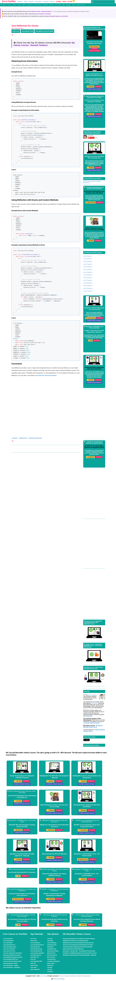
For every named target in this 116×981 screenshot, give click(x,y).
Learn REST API (34, 957)
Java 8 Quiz (50, 940)
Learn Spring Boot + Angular (10, 965)
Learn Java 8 (33, 940)
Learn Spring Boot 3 (8, 940)
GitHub (90, 731)
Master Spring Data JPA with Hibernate (73, 949)
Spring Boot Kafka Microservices (12, 955)
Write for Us (86, 182)
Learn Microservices (35, 955)
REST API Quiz (51, 957)
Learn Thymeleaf (35, 969)
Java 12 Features (87, 266)
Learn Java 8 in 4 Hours (9, 951)
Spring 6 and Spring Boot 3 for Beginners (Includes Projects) (79, 938)
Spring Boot (30, 4)
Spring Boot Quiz (51, 944)
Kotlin (73, 4)
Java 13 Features (87, 269)
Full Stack (45, 4)
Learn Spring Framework (37, 944)
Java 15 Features (87, 275)
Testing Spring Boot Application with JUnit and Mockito (77, 946)
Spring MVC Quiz (51, 949)
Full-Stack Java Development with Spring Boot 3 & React (78, 944)
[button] (12, 35)
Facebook (102, 729)
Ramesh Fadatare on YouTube (59, 16)
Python (78, 4)
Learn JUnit (33, 967)
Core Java (15, 31)
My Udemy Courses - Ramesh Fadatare (40, 11)
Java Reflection (27, 31)
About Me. (89, 716)
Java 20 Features (87, 288)
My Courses (3, 4)
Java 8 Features (87, 256)
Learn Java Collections (9, 949)
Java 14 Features (87, 272)
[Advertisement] (45, 389)
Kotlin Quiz (50, 965)
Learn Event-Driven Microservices (12, 961)
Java (9, 4)
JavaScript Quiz (51, 959)
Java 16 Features (87, 277)
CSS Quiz (49, 969)
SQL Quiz (49, 967)
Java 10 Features (87, 261)
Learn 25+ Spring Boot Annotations (12, 953)
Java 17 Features (87, 280)
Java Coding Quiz (51, 942)
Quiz (59, 4)
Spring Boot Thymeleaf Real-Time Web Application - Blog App (79, 955)
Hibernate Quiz (51, 953)
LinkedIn (85, 731)
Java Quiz (49, 938)
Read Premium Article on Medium (92, 181)
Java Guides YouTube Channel (91, 723)
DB (63, 4)
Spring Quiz (50, 946)
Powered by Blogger (59, 978)
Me (83, 4)
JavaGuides (94, 703)
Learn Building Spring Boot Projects (12, 957)
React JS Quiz (51, 963)
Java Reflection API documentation (46, 375)
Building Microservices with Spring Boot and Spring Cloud (78, 942)
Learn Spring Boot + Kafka (10, 963)
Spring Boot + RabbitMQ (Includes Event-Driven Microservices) (80, 953)
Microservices (37, 4)
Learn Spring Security (36, 949)
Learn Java (33, 938)
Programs (68, 4)
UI (55, 4)
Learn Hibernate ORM (36, 961)
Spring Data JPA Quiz (52, 951)
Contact (70, 976)
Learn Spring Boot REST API (10, 959)
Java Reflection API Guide (44, 31)
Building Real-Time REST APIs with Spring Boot (75, 940)
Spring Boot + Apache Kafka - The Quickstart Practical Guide (79, 951)
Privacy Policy (63, 976)
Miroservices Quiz (52, 955)
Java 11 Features (87, 264)
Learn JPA (33, 959)
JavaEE (13, 4)
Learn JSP (33, 963)
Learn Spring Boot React (9, 946)
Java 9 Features (87, 258)
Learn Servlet (34, 965)
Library (19, 4)
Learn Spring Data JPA (9, 944)
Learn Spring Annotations (37, 953)
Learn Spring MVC (8, 942)
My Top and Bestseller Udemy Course (92, 726)
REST (23, 4)
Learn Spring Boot (8, 938)
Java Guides (43, 976)
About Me (76, 976)
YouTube (52, 4)
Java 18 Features (87, 283)
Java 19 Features (87, 285)
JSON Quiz (50, 971)
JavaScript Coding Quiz (53, 961)
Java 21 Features (87, 291)
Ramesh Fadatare (92, 695)
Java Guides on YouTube (44, 14)
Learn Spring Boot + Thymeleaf (11, 967)
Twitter (97, 729)
